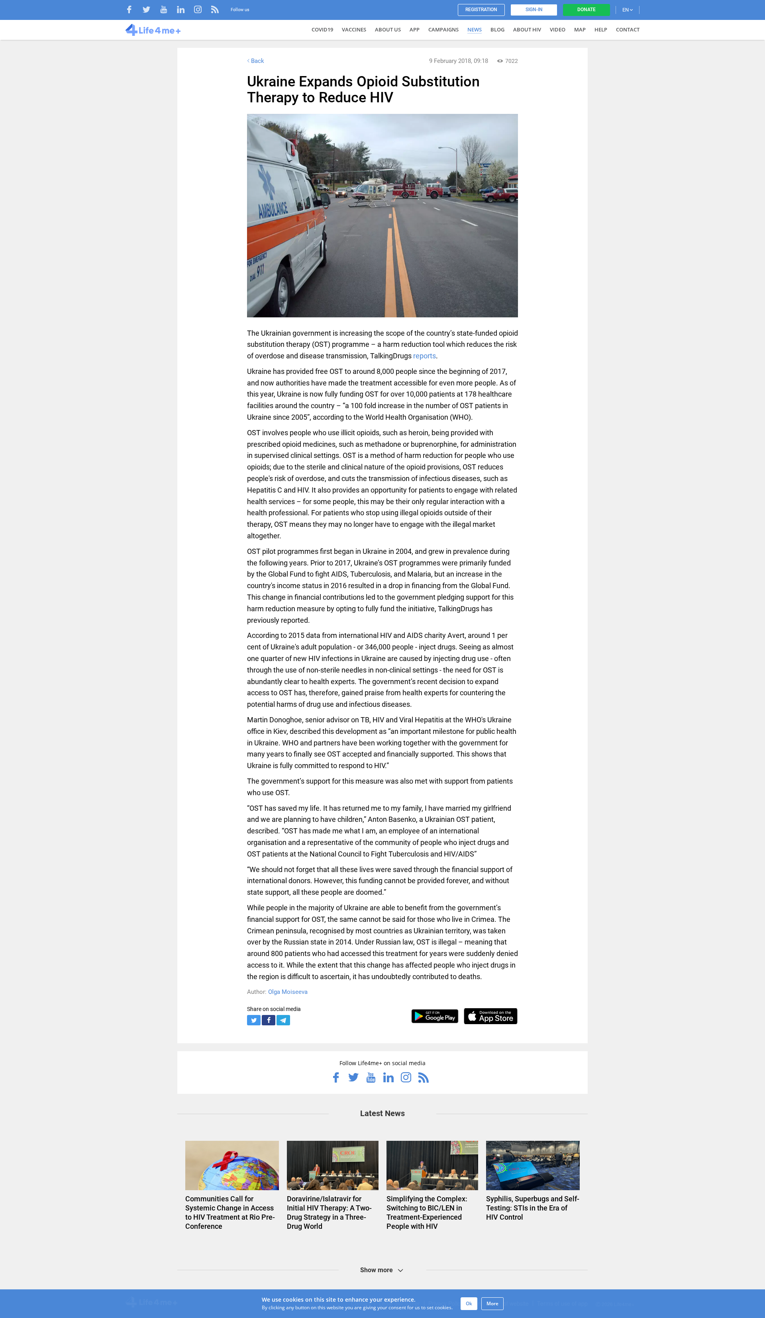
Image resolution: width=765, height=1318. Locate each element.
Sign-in (534, 9)
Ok (469, 1303)
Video (557, 29)
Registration (481, 9)
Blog (497, 29)
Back (257, 61)
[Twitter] (150, 10)
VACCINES (354, 29)
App (415, 29)
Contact (627, 29)
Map (580, 29)
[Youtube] (167, 10)
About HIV (527, 29)
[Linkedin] (184, 10)
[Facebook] (133, 10)
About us (388, 29)
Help (600, 29)
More (492, 1303)
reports (424, 356)
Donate (586, 9)
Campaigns (443, 29)
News (474, 29)
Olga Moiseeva (288, 991)
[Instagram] (202, 10)
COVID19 (322, 29)
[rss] (215, 10)
